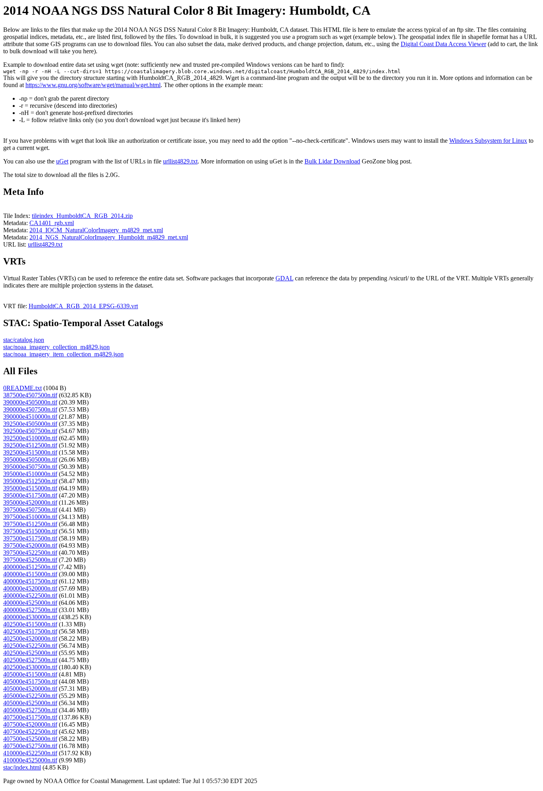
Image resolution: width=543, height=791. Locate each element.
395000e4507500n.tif (30, 466)
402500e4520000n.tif (30, 638)
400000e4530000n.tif (30, 617)
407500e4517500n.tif (30, 717)
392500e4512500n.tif (30, 445)
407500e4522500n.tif (30, 731)
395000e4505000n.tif (30, 459)
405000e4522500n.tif (30, 695)
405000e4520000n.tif (30, 688)
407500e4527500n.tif (30, 745)
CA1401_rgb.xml (51, 223)
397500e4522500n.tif (30, 552)
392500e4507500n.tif (30, 431)
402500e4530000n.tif (30, 667)
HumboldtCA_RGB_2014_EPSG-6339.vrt (83, 306)
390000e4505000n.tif (30, 402)
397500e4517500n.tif (30, 538)
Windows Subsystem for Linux (488, 140)
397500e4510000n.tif (30, 516)
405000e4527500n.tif (30, 710)
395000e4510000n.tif (30, 473)
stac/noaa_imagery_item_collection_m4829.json (63, 354)
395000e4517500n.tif (30, 495)
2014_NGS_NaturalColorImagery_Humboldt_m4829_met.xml (108, 237)
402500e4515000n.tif (30, 624)
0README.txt (22, 388)
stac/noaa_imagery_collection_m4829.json (56, 347)
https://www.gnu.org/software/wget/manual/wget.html (93, 85)
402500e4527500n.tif (30, 660)
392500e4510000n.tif (30, 438)
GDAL (284, 278)
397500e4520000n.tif (30, 545)
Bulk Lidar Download (332, 161)
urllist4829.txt (180, 161)
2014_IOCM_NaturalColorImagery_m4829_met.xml (96, 230)
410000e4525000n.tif (30, 760)
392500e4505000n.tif (30, 423)
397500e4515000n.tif (30, 531)
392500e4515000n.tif (30, 452)
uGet (62, 161)
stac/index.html (22, 767)
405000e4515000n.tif (30, 674)
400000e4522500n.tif (30, 595)
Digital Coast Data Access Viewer (443, 44)
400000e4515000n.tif (30, 574)
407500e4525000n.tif (30, 738)
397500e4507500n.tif (30, 509)
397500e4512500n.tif (30, 524)
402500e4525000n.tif (30, 652)
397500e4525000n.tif (30, 559)
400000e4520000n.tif (30, 588)
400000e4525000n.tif (30, 602)
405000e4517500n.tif (30, 681)
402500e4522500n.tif (30, 645)
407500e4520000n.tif (30, 724)
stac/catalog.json (23, 339)
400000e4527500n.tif (30, 609)
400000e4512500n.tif (30, 567)
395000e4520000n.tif (30, 502)
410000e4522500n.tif (30, 753)
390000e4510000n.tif (30, 416)
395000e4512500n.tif (30, 481)
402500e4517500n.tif (30, 631)
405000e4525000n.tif (30, 703)
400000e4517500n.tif (30, 581)
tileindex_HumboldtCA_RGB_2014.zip (82, 215)
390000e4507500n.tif (30, 409)
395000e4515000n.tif (30, 488)
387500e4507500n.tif (30, 395)
